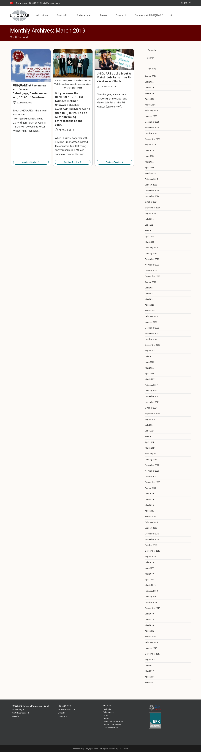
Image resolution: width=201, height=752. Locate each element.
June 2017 (149, 665)
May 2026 (149, 93)
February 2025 (151, 179)
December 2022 (152, 328)
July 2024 (149, 219)
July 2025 (149, 150)
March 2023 (150, 311)
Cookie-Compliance (112, 724)
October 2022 (151, 339)
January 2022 (151, 391)
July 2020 (149, 493)
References (108, 712)
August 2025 (150, 145)
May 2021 (149, 436)
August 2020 (150, 488)
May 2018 (149, 625)
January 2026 (151, 116)
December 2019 (152, 534)
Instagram (62, 716)
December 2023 (152, 259)
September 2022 (152, 345)
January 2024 (151, 253)
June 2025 (149, 156)
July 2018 (149, 614)
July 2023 (149, 288)
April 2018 (149, 631)
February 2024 (151, 247)
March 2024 (150, 242)
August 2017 (150, 659)
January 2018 (151, 648)
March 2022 (150, 379)
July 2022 (149, 356)
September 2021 (152, 413)
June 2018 (149, 619)
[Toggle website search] (171, 15)
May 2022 (149, 368)
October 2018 (151, 602)
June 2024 (149, 225)
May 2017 (149, 671)
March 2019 (150, 585)
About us (107, 705)
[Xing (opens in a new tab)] (189, 3)
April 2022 (149, 373)
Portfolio (107, 709)
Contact (106, 718)
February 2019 (151, 591)
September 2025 (152, 139)
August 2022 (150, 350)
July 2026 (149, 82)
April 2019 (149, 579)
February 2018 (151, 642)
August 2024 (150, 213)
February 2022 (151, 385)
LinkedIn (61, 712)
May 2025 (149, 162)
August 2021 (150, 419)
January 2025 (151, 185)
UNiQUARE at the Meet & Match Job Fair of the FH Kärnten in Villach (114, 77)
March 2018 (150, 637)
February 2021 (151, 453)
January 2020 (151, 528)
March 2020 (150, 516)
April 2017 (149, 677)
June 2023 (149, 293)
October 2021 (151, 408)
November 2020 (152, 471)
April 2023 (149, 305)
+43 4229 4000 (64, 706)
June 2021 (149, 431)
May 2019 (149, 574)
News (105, 715)
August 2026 (150, 76)
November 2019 (152, 539)
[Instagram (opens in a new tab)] (181, 3)
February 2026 (151, 110)
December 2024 (152, 190)
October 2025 (151, 133)
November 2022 (152, 333)
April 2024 (149, 236)
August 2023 (150, 282)
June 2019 (149, 568)
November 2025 (152, 127)
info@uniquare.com (51, 3)
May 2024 (149, 230)
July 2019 (149, 562)
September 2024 (152, 208)
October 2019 (151, 545)
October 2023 (151, 270)
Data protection (110, 727)
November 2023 (152, 265)
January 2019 (151, 596)
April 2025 (149, 167)
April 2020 (149, 511)
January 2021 (151, 459)
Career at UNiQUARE (113, 721)
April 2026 (149, 99)
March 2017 (150, 682)
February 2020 (151, 522)
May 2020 (149, 505)
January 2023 (151, 322)
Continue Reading (31, 162)
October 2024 (151, 202)
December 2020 (152, 465)
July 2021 (149, 425)
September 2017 (152, 654)
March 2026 (150, 105)
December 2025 (152, 122)
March (25, 37)
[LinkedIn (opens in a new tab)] (185, 3)
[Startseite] (11, 37)
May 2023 (149, 299)
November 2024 (152, 196)
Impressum (78, 748)
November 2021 (152, 402)
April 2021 (149, 442)
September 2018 (152, 608)
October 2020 (151, 476)
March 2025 (150, 173)
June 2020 (149, 499)
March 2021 (150, 448)
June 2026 (149, 87)
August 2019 (150, 556)
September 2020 (152, 482)
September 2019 (152, 551)
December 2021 (152, 396)
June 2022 (149, 362)
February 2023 (151, 316)
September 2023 (152, 276)
